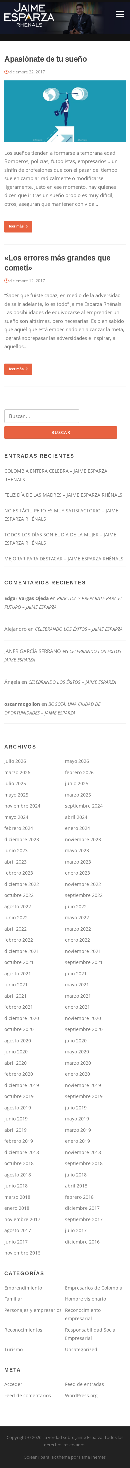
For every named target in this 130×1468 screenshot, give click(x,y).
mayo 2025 (16, 795)
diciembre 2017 (82, 1208)
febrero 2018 (79, 1197)
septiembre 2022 (84, 895)
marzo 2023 (78, 862)
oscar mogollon (22, 704)
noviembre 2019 (83, 1085)
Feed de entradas (84, 1384)
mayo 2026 (77, 761)
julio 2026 (15, 761)
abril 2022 (15, 929)
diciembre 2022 (21, 884)
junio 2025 (76, 783)
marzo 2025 (78, 795)
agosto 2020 (17, 1040)
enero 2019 (77, 1141)
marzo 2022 (78, 929)
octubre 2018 (19, 1163)
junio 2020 (16, 1051)
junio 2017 (16, 1242)
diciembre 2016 (82, 1242)
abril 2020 (15, 1063)
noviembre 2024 (22, 806)
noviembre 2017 (22, 1219)
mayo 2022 (77, 917)
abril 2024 (76, 817)
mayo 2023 (77, 850)
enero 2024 (77, 828)
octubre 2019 (19, 1096)
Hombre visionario (85, 1299)
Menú (120, 14)
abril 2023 (15, 862)
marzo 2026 (17, 772)
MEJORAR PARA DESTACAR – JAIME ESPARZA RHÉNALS (63, 558)
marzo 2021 (78, 996)
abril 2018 (76, 1185)
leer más (16, 226)
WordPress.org (81, 1395)
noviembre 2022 (83, 884)
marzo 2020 (78, 1063)
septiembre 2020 (84, 1029)
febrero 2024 (18, 828)
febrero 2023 (18, 873)
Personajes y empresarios (33, 1310)
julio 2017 (76, 1230)
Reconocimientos (23, 1330)
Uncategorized (81, 1349)
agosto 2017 (17, 1230)
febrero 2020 (18, 1074)
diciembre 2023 (21, 839)
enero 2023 (77, 873)
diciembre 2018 (21, 1152)
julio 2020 (76, 1040)
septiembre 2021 (84, 962)
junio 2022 (16, 917)
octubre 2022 (19, 895)
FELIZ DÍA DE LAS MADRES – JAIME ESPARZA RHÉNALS (63, 495)
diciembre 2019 (21, 1085)
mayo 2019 (77, 1118)
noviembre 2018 (83, 1152)
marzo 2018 (17, 1197)
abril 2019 (15, 1130)
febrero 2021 (18, 1007)
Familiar (13, 1299)
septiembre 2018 (84, 1163)
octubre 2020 (19, 1029)
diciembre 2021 (21, 951)
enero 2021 (77, 1007)
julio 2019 (76, 1107)
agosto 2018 (17, 1174)
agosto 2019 (17, 1107)
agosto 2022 (17, 906)
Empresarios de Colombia (93, 1288)
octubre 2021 (19, 962)
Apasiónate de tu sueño (45, 59)
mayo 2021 (77, 984)
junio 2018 (16, 1185)
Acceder (13, 1384)
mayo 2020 (77, 1051)
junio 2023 (16, 850)
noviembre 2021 (83, 951)
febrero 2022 (18, 940)
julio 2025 (15, 783)
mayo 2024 (16, 817)
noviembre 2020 (83, 1018)
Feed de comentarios (27, 1395)
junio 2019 (16, 1118)
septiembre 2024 (84, 806)
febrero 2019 (18, 1141)
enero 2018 (16, 1208)
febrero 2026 (79, 772)
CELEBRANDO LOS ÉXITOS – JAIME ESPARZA (79, 629)
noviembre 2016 (22, 1253)
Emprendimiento (23, 1288)
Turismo (13, 1349)
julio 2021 (76, 973)
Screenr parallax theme (47, 1457)
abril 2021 (15, 996)
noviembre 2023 (83, 839)
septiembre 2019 (84, 1096)
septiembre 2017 (84, 1219)
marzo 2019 (78, 1130)
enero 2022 (77, 940)
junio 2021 (16, 984)
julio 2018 (76, 1174)
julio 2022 (76, 906)
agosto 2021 (17, 973)
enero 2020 (77, 1074)
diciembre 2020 (21, 1018)
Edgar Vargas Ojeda (26, 598)
